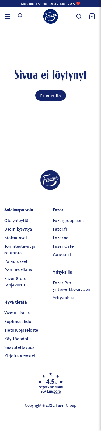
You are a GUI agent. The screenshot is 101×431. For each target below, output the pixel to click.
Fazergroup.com (68, 220)
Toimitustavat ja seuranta (20, 249)
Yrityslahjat (64, 297)
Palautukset (15, 261)
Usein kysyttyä (18, 228)
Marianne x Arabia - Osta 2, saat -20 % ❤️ (50, 3)
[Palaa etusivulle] (50, 16)
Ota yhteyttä (16, 220)
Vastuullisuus (17, 312)
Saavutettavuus (19, 347)
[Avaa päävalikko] (7, 16)
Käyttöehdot (16, 338)
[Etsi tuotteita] (79, 16)
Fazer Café (63, 246)
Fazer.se (60, 237)
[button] (50, 383)
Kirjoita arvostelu (21, 355)
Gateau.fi (62, 254)
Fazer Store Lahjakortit (15, 281)
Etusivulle (50, 95)
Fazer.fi (60, 228)
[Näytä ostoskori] (91, 16)
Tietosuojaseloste (21, 329)
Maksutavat (15, 237)
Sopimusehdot (18, 321)
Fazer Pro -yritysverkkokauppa (71, 286)
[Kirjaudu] (20, 16)
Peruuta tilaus (18, 269)
